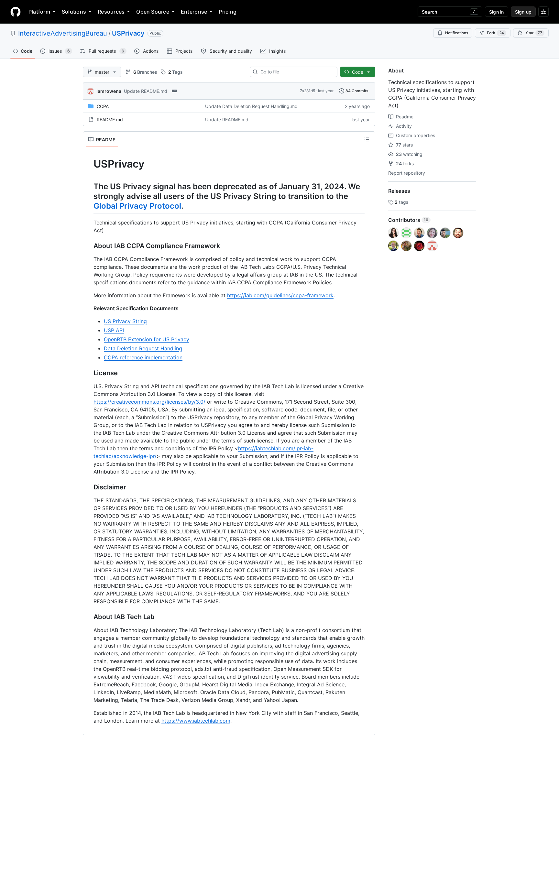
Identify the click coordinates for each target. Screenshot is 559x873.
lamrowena (108, 91)
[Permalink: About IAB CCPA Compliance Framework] (88, 245)
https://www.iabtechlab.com (195, 720)
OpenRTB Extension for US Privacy (146, 339)
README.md (110, 119)
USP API (114, 330)
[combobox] (296, 72)
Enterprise (194, 11)
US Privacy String (125, 321)
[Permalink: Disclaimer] (88, 487)
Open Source (152, 11)
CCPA (103, 106)
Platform (39, 11)
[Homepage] (15, 11)
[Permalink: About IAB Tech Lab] (88, 616)
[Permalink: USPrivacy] (88, 164)
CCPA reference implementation (143, 357)
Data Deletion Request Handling (143, 348)
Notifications (456, 32)
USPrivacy (128, 33)
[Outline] (366, 139)
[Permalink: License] (88, 372)
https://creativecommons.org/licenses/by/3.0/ (149, 401)
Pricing (227, 11)
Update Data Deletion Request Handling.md (251, 106)
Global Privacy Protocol (137, 206)
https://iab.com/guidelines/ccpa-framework (280, 295)
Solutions (74, 11)
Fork (495, 32)
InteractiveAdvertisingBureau (62, 33)
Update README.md (145, 91)
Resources (111, 11)
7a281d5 (307, 90)
